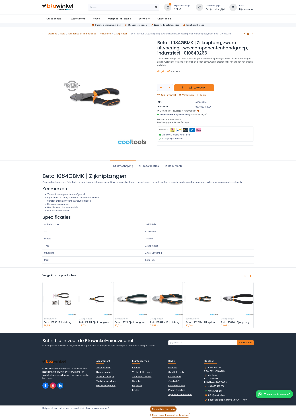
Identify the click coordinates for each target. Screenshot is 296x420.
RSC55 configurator (105, 385)
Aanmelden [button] (245, 342)
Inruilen (135, 390)
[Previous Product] (244, 34)
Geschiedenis (174, 376)
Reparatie (137, 385)
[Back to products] (248, 34)
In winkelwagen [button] (195, 87)
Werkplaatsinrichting (106, 381)
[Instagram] (53, 385)
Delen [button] (202, 95)
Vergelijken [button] (188, 95)
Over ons (172, 367)
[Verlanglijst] (199, 7)
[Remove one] (160, 88)
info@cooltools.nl (216, 395)
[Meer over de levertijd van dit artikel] (198, 111)
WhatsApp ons (215, 391)
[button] (245, 276)
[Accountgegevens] (233, 7)
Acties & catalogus (105, 376)
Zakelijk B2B (174, 381)
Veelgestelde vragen (142, 372)
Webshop (52, 33)
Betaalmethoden (176, 385)
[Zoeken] (156, 7)
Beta (62, 33)
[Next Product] (252, 34)
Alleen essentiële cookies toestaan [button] (170, 415)
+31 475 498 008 (216, 386)
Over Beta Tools (176, 372)
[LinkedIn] (60, 385)
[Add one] (169, 88)
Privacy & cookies (176, 390)
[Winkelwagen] (167, 7)
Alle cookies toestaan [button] (163, 409)
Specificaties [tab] (150, 166)
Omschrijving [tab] (124, 166)
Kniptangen (105, 33)
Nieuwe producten (105, 372)
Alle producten (103, 367)
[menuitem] (54, 19)
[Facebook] (45, 385)
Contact (136, 367)
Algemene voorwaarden (180, 394)
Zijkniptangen (120, 33)
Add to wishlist (168, 95)
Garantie (136, 381)
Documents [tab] (175, 166)
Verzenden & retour (141, 376)
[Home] (43, 33)
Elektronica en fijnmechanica (82, 33)
